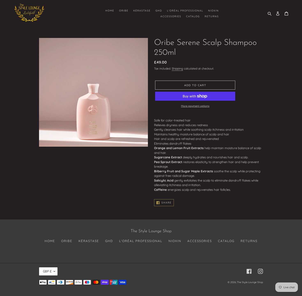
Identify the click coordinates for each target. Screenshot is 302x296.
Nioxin (174, 241)
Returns (249, 241)
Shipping (177, 68)
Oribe (66, 241)
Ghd (109, 241)
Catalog (226, 241)
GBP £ (47, 271)
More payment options (195, 105)
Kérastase (88, 241)
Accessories (199, 241)
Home (50, 241)
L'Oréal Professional (140, 241)
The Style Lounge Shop (250, 282)
